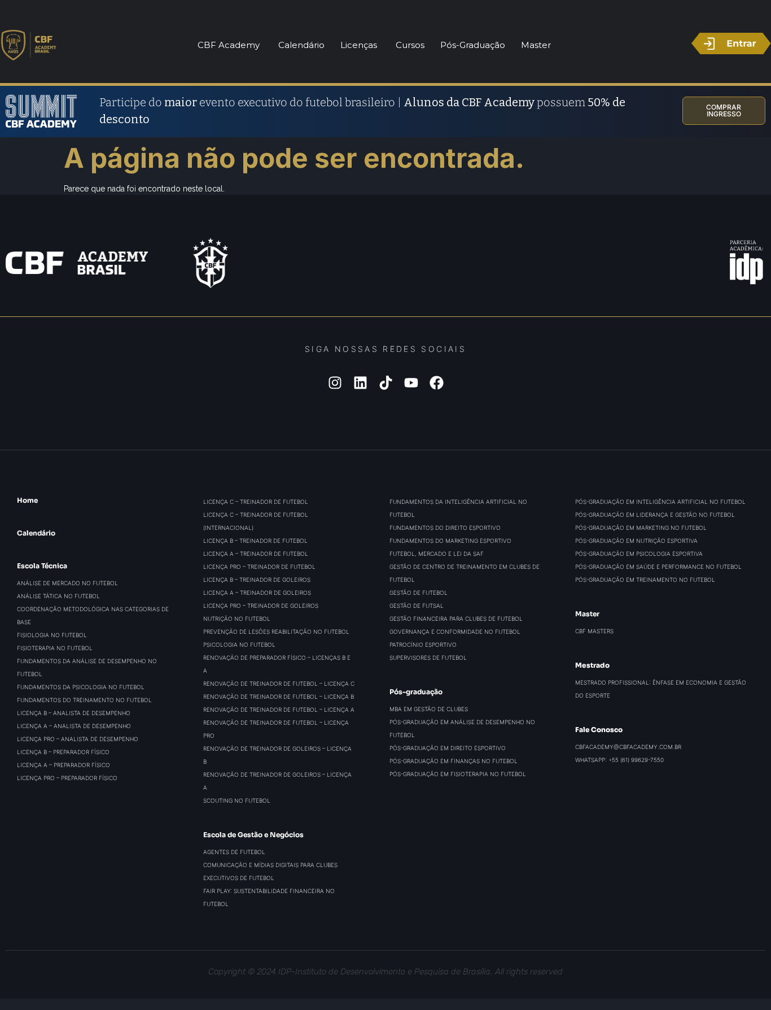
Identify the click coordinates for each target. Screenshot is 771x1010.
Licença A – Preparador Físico (63, 764)
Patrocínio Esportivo (423, 644)
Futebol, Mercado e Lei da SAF (436, 553)
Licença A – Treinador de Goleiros (257, 592)
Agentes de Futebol (234, 851)
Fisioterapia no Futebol (55, 648)
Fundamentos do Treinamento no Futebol (84, 699)
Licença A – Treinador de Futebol (255, 553)
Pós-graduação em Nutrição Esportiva (636, 540)
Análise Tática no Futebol (58, 596)
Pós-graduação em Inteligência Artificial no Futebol (660, 501)
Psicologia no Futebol (239, 644)
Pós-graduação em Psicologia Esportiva (639, 553)
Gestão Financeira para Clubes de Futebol (456, 618)
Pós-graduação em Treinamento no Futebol (645, 579)
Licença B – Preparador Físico (63, 751)
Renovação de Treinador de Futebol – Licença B (278, 696)
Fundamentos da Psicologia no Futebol (80, 687)
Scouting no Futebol (236, 800)
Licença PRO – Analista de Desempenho (77, 738)
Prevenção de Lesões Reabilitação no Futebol (276, 631)
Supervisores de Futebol (428, 657)
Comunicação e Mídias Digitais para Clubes (270, 864)
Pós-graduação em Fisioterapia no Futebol (457, 773)
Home (27, 500)
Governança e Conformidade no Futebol (454, 631)
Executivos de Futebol (238, 877)
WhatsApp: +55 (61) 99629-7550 (619, 759)
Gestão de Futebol (418, 592)
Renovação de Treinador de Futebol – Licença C (278, 683)
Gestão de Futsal (416, 605)
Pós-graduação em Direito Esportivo (447, 748)
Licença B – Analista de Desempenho (73, 712)
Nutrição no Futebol (236, 618)
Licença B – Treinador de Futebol (255, 540)
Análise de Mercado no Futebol (67, 583)
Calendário (36, 533)
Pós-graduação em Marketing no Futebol (641, 527)
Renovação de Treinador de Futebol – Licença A (278, 709)
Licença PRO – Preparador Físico (67, 777)
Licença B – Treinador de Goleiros (256, 579)
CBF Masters (594, 631)
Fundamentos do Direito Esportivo (445, 527)
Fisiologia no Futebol (52, 635)
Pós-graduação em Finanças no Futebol (453, 761)
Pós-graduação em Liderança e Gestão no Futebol (655, 514)
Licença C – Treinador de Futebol (255, 501)
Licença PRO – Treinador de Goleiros (260, 605)
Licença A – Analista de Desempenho (74, 725)
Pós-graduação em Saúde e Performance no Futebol (658, 566)
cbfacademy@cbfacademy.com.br (628, 746)
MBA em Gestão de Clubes (428, 709)
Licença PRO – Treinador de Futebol (259, 566)
